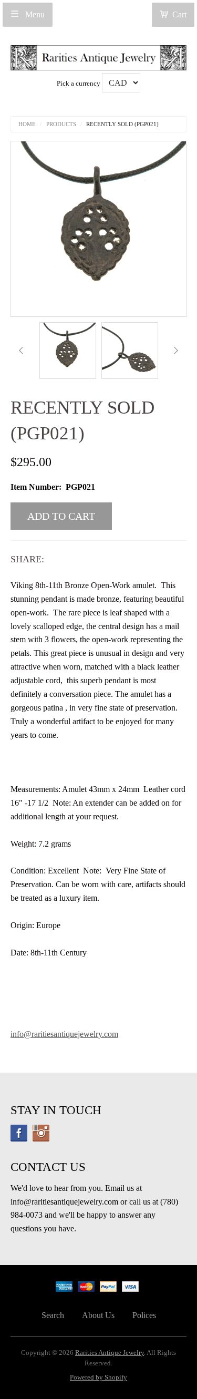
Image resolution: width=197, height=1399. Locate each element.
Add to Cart (61, 516)
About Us (98, 1315)
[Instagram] (41, 1133)
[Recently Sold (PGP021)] (67, 350)
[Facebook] (19, 1133)
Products (61, 124)
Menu (34, 14)
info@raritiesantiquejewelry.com (64, 1034)
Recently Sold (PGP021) (122, 124)
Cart (179, 14)
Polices (144, 1315)
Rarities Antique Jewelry (109, 1352)
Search (53, 1315)
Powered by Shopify (98, 1377)
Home (27, 124)
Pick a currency (79, 83)
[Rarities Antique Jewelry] (98, 55)
